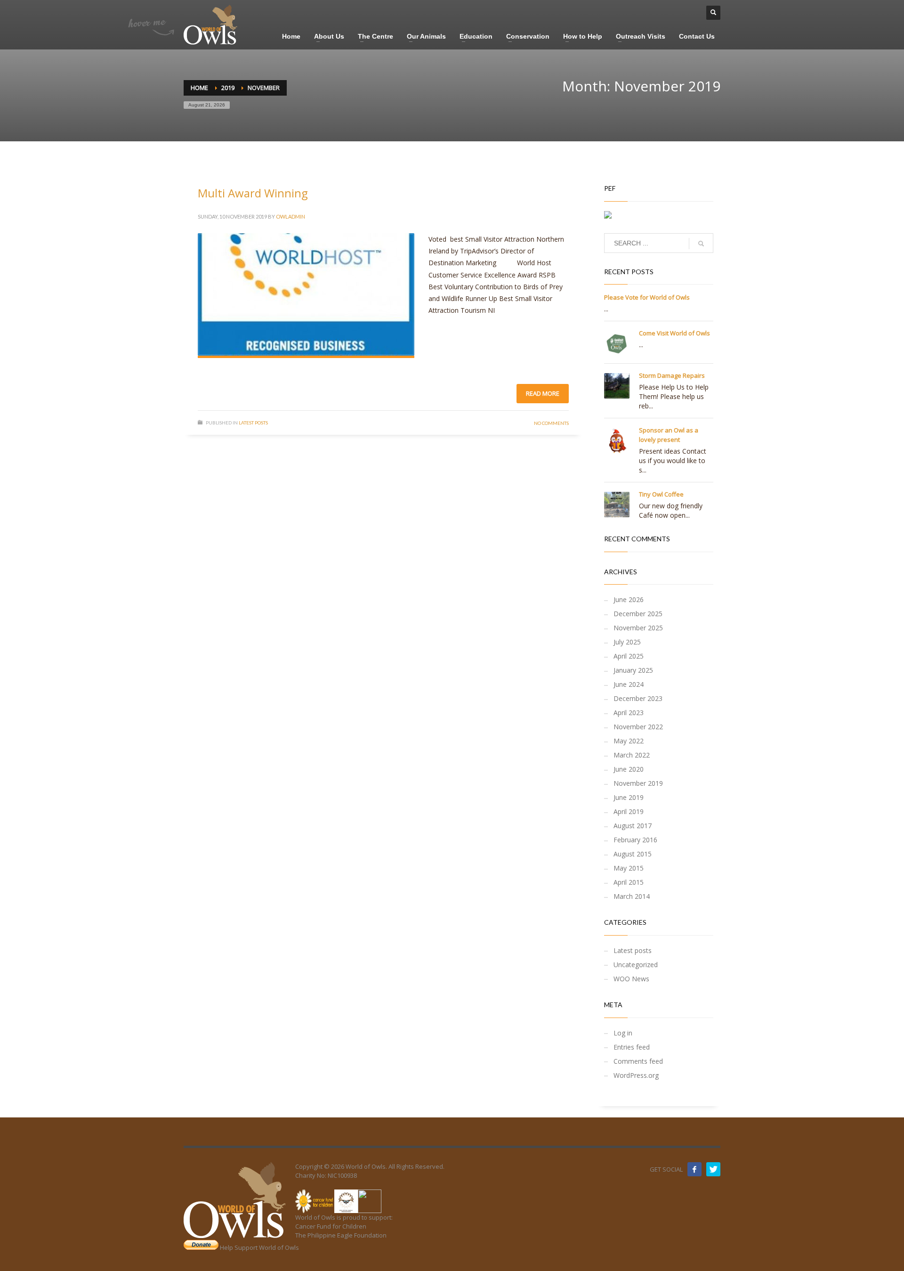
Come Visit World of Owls (674, 333)
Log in (622, 1032)
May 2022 (628, 740)
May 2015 (628, 868)
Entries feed (631, 1047)
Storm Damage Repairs (672, 375)
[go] (701, 243)
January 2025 (633, 670)
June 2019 (628, 797)
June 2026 (628, 599)
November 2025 (638, 627)
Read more (542, 393)
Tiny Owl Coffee (661, 494)
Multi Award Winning (253, 193)
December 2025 (637, 613)
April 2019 (628, 811)
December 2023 (637, 698)
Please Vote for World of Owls (647, 297)
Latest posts (253, 422)
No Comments (551, 423)
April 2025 (628, 656)
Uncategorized (635, 964)
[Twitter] (713, 1169)
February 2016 (635, 839)
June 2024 (628, 684)
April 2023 (628, 712)
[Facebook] (694, 1169)
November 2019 (638, 783)
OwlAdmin (290, 216)
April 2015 (628, 882)
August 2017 (632, 825)
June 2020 (628, 769)
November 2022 (638, 726)
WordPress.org (636, 1075)
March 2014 (631, 896)
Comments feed (638, 1061)
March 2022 (631, 754)
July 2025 (627, 641)
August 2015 (632, 853)
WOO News (631, 978)
